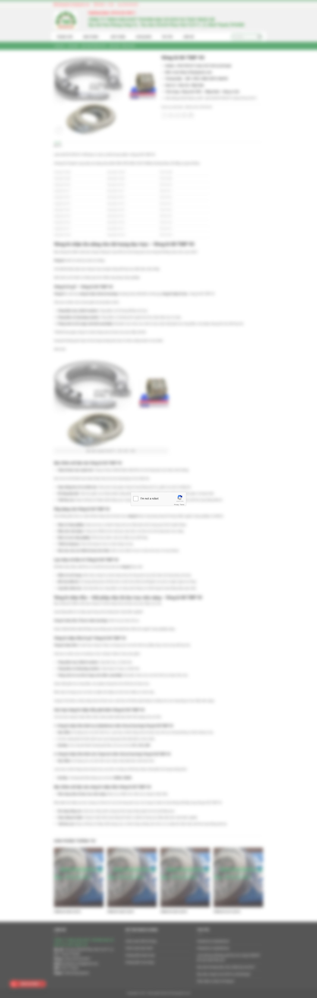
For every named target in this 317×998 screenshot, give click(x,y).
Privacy (176, 504)
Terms (182, 504)
